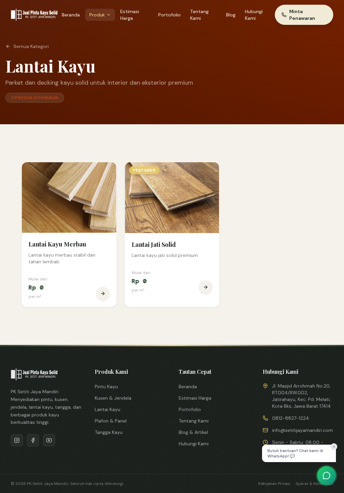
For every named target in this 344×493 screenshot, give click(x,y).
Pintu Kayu (106, 387)
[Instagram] (17, 440)
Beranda (71, 15)
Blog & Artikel (193, 432)
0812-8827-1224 (290, 418)
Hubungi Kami (254, 14)
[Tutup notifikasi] (334, 446)
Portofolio (169, 15)
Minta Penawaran (302, 14)
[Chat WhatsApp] (326, 475)
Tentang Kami (199, 14)
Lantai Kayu (107, 409)
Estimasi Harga (129, 14)
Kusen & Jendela (113, 398)
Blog (230, 15)
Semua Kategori (31, 46)
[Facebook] (33, 440)
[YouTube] (49, 440)
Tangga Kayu (109, 432)
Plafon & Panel (111, 421)
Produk (97, 15)
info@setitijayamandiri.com (302, 430)
